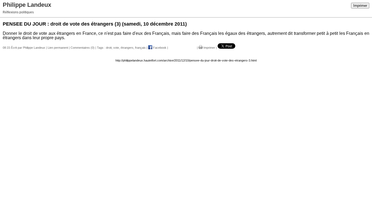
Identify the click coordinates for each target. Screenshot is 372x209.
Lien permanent (58, 47)
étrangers (127, 47)
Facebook (159, 47)
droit (109, 47)
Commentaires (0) (82, 47)
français (140, 47)
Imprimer (360, 6)
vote (116, 47)
